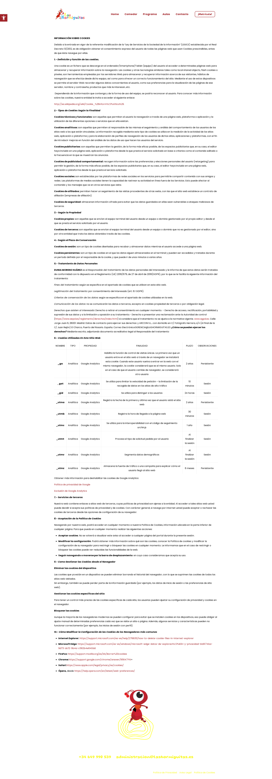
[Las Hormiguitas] (69, 14)
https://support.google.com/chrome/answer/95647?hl (100, 659)
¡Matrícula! (205, 14)
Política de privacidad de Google (72, 484)
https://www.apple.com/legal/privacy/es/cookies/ (95, 665)
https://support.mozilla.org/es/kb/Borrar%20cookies (97, 654)
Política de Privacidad (165, 772)
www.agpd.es (201, 318)
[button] (3, 18)
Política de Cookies (204, 772)
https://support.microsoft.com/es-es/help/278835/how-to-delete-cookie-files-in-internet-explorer (137, 638)
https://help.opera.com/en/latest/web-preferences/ (104, 671)
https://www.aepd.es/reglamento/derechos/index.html (86, 318)
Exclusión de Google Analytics (70, 491)
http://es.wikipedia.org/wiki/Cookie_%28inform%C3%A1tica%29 (89, 104)
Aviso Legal (185, 772)
